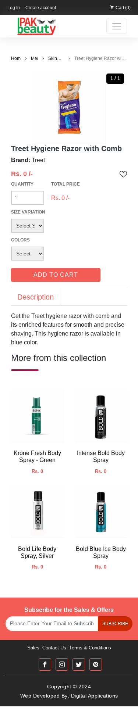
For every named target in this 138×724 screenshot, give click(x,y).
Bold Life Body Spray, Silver (37, 552)
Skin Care (53, 59)
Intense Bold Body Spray (101, 456)
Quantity (22, 184)
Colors (20, 240)
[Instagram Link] (62, 664)
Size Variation (28, 212)
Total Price (65, 184)
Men (34, 58)
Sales (33, 647)
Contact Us (54, 647)
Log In (13, 7)
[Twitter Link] (78, 664)
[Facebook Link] (45, 664)
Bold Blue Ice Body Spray (101, 552)
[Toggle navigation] (116, 26)
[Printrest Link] (95, 664)
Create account (40, 7)
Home (16, 58)
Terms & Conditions (90, 647)
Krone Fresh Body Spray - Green (37, 456)
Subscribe (115, 623)
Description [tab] (35, 297)
